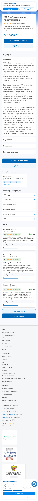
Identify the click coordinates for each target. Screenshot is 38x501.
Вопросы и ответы (7, 367)
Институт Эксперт (7, 388)
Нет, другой (27, 9)
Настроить (27, 497)
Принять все (19, 493)
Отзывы (4, 370)
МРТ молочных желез (8, 335)
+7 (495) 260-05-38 (8, 409)
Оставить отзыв (19, 316)
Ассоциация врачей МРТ (9, 391)
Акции (4, 349)
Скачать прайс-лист (8, 376)
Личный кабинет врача (9, 400)
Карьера (4, 359)
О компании (6, 353)
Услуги (4, 329)
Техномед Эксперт (7, 394)
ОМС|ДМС (5, 365)
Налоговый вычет (7, 381)
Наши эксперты (6, 356)
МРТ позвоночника (7, 338)
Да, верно (11, 9)
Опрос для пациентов (8, 373)
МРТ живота (5, 343)
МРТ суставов (6, 340)
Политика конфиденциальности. (12, 490)
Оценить (14, 477)
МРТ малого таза (7, 346)
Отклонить (10, 497)
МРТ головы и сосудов (8, 332)
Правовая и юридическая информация (13, 378)
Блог (3, 362)
